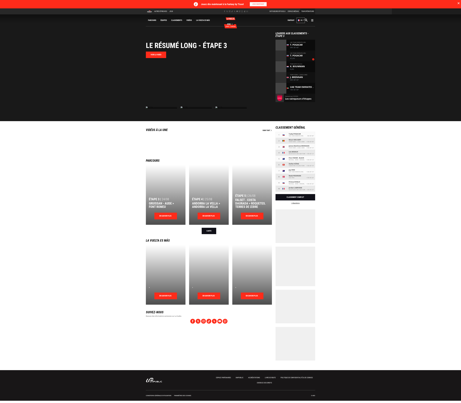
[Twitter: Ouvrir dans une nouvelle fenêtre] (227, 11)
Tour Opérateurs (307, 11)
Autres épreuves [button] (160, 11)
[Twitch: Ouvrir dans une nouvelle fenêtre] (239, 11)
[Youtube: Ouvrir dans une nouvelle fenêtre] (237, 11)
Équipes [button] (164, 20)
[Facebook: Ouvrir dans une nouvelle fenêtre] (224, 11)
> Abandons (295, 203)
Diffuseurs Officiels (277, 11)
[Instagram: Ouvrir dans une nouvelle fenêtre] (229, 11)
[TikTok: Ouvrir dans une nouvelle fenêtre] (232, 11)
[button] (301, 20)
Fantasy (291, 20)
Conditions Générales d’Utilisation (158, 395)
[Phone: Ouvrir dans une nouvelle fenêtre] (242, 11)
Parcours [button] (152, 20)
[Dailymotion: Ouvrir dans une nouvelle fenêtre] (244, 11)
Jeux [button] (171, 11)
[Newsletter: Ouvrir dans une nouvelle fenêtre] (247, 11)
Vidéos (189, 20)
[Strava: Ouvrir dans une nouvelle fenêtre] (234, 11)
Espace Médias (293, 11)
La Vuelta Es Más (203, 20)
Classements (176, 20)
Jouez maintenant (258, 4)
